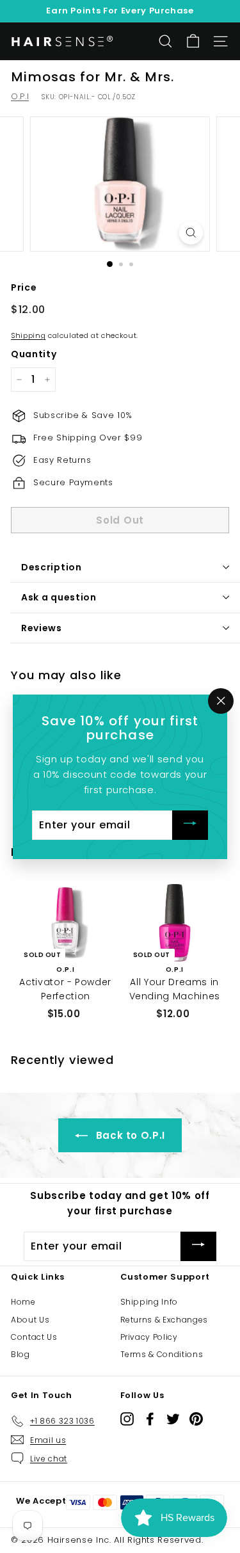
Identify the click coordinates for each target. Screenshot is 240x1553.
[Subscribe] (190, 824)
